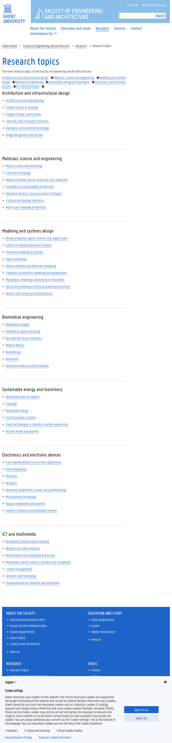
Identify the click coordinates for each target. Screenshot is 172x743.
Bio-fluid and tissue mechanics (24, 338)
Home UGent (9, 45)
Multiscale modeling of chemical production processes (38, 286)
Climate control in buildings (22, 107)
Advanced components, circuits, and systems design (36, 489)
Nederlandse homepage (154, 5)
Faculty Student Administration (28, 625)
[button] (42, 33)
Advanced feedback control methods (27, 365)
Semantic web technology (21, 576)
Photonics (11, 476)
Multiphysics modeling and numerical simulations (35, 279)
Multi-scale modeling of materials (26, 207)
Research (81, 45)
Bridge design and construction (24, 135)
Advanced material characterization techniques (34, 193)
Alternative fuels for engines (22, 396)
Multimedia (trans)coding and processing (30, 555)
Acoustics (11, 483)
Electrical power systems (21, 417)
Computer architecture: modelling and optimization (36, 272)
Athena (96, 670)
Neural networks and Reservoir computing (31, 265)
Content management (19, 569)
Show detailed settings (18, 737)
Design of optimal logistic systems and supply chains (37, 238)
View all (15, 651)
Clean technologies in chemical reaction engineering (37, 424)
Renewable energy (17, 410)
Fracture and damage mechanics (25, 200)
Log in (130, 5)
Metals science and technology (24, 166)
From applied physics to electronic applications (33, 462)
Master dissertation (103, 631)
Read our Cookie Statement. (55, 737)
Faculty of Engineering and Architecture (46, 45)
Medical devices (15, 345)
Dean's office (17, 638)
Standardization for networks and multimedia (33, 583)
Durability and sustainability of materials (30, 186)
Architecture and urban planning (25, 100)
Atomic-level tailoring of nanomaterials (29, 293)
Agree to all (141, 709)
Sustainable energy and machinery (69, 82)
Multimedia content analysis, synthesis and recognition (38, 562)
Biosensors (12, 359)
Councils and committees (25, 644)
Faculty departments (22, 631)
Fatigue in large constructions (23, 114)
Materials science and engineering (74, 77)
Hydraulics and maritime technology (27, 128)
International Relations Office (27, 619)
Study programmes (103, 619)
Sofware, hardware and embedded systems (31, 510)
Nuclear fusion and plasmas (22, 431)
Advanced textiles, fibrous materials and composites (37, 179)
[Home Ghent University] (14, 11)
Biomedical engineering (29, 82)
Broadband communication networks (28, 541)
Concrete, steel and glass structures (27, 121)
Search (160, 15)
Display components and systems (25, 503)
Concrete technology (18, 172)
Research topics (19, 670)
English (9, 682)
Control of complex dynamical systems (29, 245)
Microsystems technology (21, 496)
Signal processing (16, 259)
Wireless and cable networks (23, 548)
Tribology (11, 403)
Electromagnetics (16, 469)
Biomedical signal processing (23, 331)
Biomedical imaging (17, 324)
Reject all (141, 718)
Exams (95, 625)
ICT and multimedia (27, 86)
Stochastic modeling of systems (24, 252)
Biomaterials (13, 352)
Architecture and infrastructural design (25, 77)
